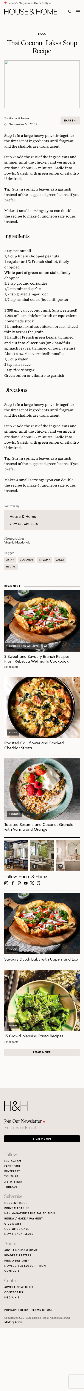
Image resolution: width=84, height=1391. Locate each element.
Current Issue (15, 1203)
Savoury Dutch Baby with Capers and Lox (41, 959)
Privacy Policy (16, 1310)
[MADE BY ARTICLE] (13, 1322)
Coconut (26, 559)
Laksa (60, 559)
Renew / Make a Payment (23, 1218)
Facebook (12, 1166)
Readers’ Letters (17, 1255)
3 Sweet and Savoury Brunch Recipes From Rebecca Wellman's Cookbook (37, 659)
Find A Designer (17, 1260)
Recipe (11, 566)
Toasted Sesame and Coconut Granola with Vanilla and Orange (38, 827)
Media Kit (11, 1297)
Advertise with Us (18, 1287)
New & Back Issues (18, 1233)
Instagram (12, 1161)
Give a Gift (13, 1223)
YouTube (11, 1176)
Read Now (11, 666)
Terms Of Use (42, 1310)
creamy (44, 559)
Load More (42, 1052)
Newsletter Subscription (25, 1265)
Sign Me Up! (42, 1138)
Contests (12, 1270)
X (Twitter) (13, 1181)
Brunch (14, 814)
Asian (10, 559)
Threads (11, 1186)
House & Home (19, 118)
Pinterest (12, 1171)
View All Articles (23, 524)
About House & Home (21, 1250)
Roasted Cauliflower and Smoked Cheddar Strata (34, 745)
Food (42, 34)
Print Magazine (16, 1208)
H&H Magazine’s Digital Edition (29, 1213)
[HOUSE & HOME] (30, 12)
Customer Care (16, 1228)
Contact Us (13, 1292)
